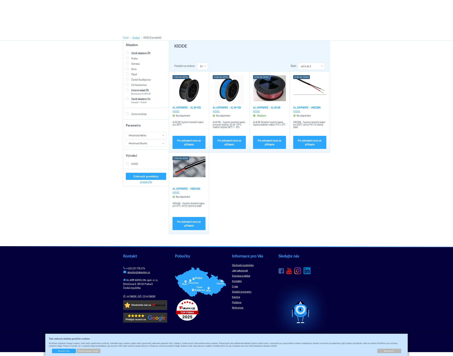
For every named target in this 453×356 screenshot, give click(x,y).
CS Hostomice (139, 84)
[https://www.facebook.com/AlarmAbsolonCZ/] (281, 271)
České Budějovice (141, 79)
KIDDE (134, 163)
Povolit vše (64, 351)
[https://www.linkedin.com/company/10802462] (307, 270)
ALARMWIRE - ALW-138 (227, 107)
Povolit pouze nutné (88, 351)
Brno (134, 69)
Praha (134, 58)
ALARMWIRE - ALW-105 (187, 107)
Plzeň (134, 74)
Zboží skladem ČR (140, 53)
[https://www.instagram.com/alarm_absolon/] (297, 270)
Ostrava (135, 63)
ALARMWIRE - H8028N (307, 107)
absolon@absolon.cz (138, 272)
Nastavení (389, 351)
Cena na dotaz (139, 113)
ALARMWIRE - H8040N (186, 188)
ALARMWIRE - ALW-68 (266, 107)
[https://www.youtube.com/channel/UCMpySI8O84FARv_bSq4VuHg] (289, 271)
